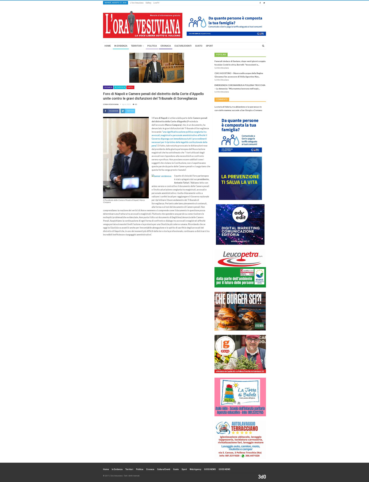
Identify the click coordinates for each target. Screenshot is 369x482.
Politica (152, 46)
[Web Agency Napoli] (262, 477)
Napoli (130, 87)
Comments (221, 99)
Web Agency (195, 469)
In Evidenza (120, 46)
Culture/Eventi (183, 46)
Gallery (148, 3)
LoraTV (156, 3)
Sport (209, 46)
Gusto (198, 46)
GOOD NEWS (210, 469)
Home (108, 46)
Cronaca (165, 46)
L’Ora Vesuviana (136, 3)
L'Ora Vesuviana (222, 68)
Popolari (221, 54)
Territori (136, 46)
